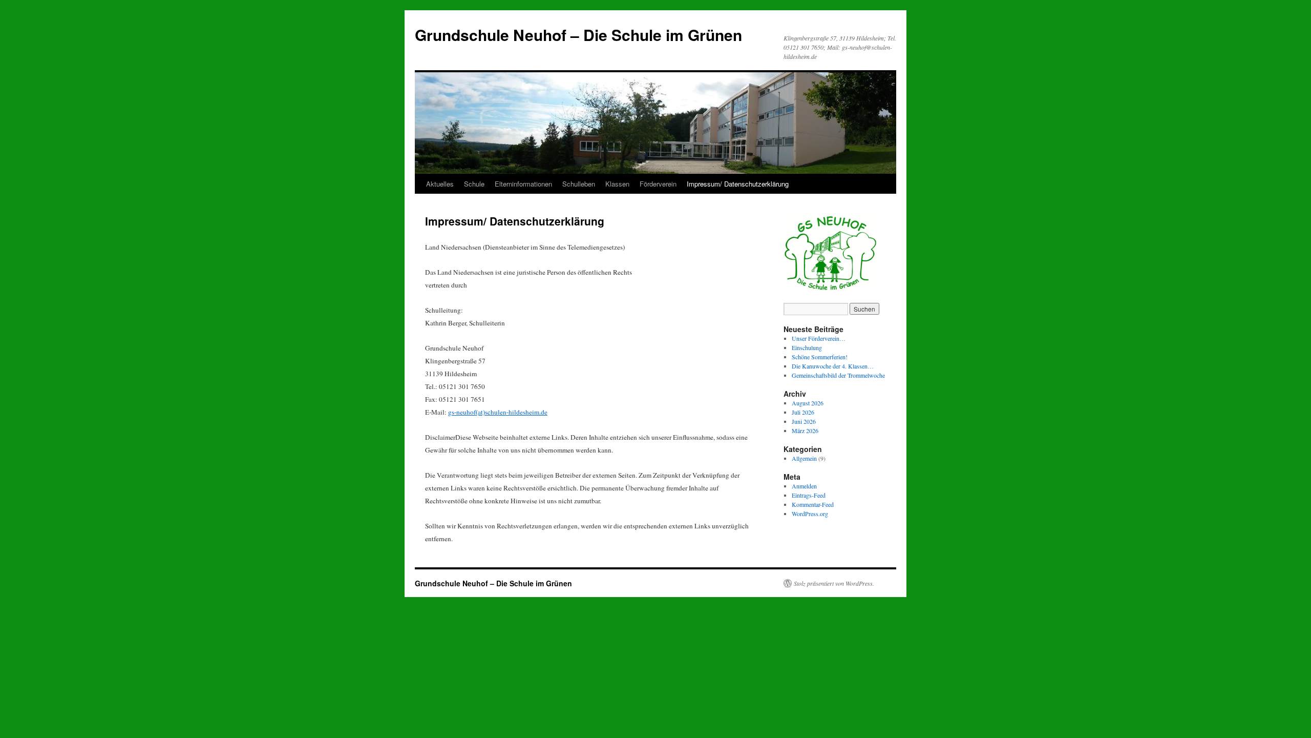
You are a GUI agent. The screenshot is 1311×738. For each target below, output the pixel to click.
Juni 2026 (804, 421)
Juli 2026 (803, 412)
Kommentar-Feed (813, 504)
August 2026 (807, 403)
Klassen (617, 184)
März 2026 (805, 430)
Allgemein (804, 458)
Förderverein (658, 184)
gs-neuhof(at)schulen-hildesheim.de (497, 412)
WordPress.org (810, 513)
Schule (474, 184)
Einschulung (807, 347)
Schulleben (578, 184)
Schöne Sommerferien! (820, 357)
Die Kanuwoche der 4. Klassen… (833, 366)
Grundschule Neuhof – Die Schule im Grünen (578, 35)
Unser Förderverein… (818, 338)
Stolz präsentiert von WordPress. (834, 583)
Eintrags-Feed (809, 495)
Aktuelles (440, 184)
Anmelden (804, 486)
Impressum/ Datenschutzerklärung (738, 184)
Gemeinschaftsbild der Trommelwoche (838, 375)
